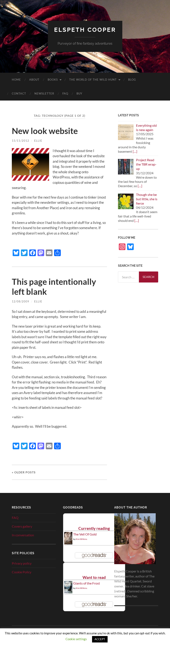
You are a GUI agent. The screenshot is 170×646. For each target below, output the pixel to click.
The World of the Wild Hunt (93, 79)
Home (16, 79)
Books (53, 79)
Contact (19, 93)
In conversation (23, 535)
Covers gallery (22, 526)
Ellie (38, 140)
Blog (132, 79)
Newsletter (44, 93)
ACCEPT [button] (100, 639)
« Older (24, 472)
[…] (135, 151)
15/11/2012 (20, 140)
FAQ (65, 93)
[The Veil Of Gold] (68, 543)
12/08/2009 (20, 301)
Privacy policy (22, 563)
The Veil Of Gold (85, 534)
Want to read (94, 577)
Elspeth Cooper (85, 29)
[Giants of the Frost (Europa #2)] (68, 592)
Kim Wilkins (81, 539)
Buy (79, 93)
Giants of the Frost (86, 583)
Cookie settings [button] (76, 639)
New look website (45, 131)
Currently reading (94, 528)
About (34, 79)
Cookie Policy (21, 572)
